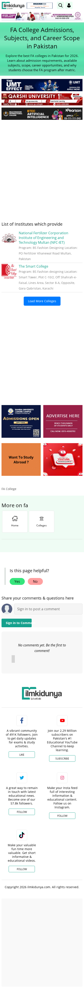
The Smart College (33, 266)
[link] (40, 6)
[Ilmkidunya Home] (13, 5)
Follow (22, 812)
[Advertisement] (42, 167)
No (35, 581)
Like (21, 755)
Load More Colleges (42, 301)
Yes (17, 581)
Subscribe (62, 758)
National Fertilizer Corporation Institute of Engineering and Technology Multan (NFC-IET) (43, 238)
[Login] (69, 5)
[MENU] (79, 5)
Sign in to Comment (19, 623)
